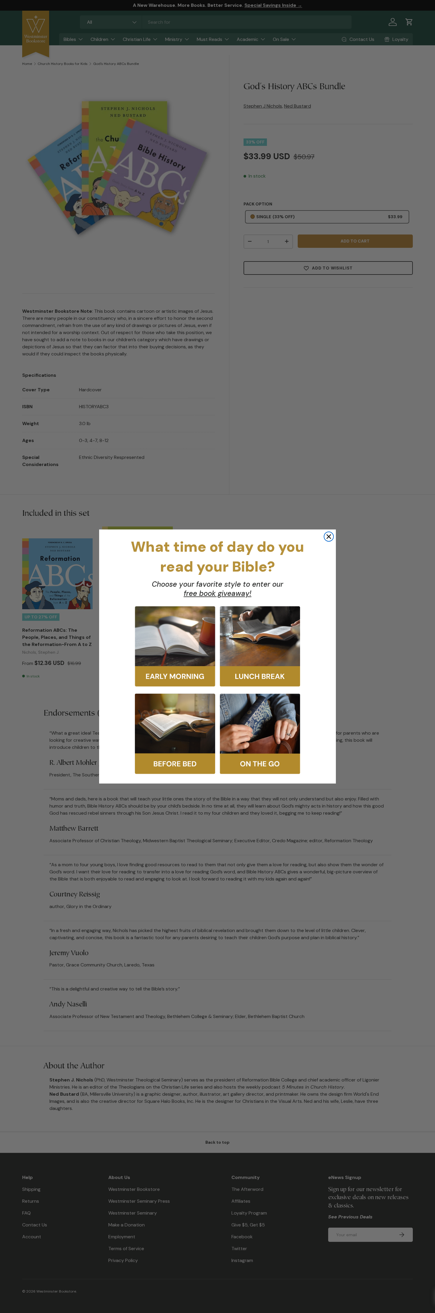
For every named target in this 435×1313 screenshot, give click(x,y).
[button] (175, 646)
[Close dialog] (329, 536)
